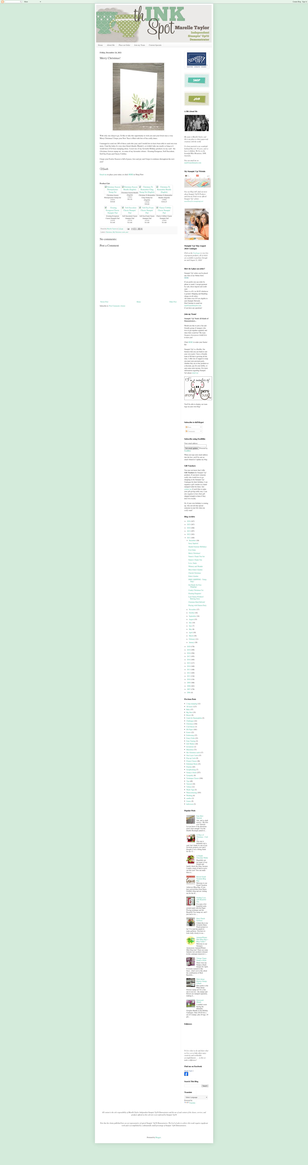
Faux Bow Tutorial (199, 817)
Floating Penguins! (194, 593)
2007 (189, 689)
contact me (188, 489)
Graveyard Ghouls (199, 1001)
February (192, 639)
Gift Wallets (190, 744)
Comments (191, 431)
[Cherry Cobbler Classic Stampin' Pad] (164, 213)
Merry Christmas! (194, 553)
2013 (189, 669)
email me (195, 373)
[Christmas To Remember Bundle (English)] (164, 192)
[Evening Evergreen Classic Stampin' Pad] (112, 213)
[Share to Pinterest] (141, 229)
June (190, 626)
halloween (189, 804)
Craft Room (190, 727)
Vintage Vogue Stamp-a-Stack (201, 959)
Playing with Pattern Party (197, 605)
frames (188, 801)
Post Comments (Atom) (117, 306)
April (191, 632)
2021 (189, 537)
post (127, 232)
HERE (130, 174)
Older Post (172, 302)
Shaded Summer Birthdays (197, 547)
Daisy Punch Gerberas (200, 919)
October (192, 613)
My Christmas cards (119, 232)
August (191, 619)
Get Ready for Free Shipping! (194, 586)
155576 (112, 220)
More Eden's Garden (195, 570)
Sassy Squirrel (193, 543)
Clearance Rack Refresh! (196, 602)
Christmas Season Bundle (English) (129, 194)
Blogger (158, 1137)
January (192, 642)
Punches (189, 767)
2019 (189, 650)
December (192, 540)
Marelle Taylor (188, 1071)
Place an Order (124, 45)
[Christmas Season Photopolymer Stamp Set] (112, 192)
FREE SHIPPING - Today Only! (197, 580)
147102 (147, 220)
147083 (164, 220)
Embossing (190, 735)
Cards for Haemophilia (194, 718)
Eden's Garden (193, 576)
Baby (188, 709)
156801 (130, 197)
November (192, 609)
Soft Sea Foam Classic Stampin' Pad (147, 217)
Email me (103, 174)
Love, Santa (192, 563)
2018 (189, 653)
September (193, 616)
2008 (189, 686)
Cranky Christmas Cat (195, 590)
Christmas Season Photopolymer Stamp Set (112, 196)
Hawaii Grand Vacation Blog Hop (201, 878)
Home (100, 45)
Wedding (189, 795)
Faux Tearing (190, 741)
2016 (189, 659)
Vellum (188, 787)
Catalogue (196, 253)
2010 (189, 679)
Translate (192, 1103)
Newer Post (104, 302)
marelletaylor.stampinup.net (193, 201)
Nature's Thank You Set (196, 556)
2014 (189, 666)
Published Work (191, 764)
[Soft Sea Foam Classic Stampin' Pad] (146, 213)
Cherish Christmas (194, 573)
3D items (189, 706)
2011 (189, 676)
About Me (111, 45)
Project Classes (191, 761)
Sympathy (189, 775)
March (191, 636)
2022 (189, 534)
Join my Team (139, 45)
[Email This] (132, 229)
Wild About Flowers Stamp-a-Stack (201, 981)
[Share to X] (137, 229)
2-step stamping (191, 703)
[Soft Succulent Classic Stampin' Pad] (129, 213)
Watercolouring (191, 792)
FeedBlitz (187, 451)
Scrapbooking (191, 769)
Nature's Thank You (195, 560)
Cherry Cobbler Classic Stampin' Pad (164, 217)
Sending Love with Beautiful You (201, 899)
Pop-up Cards (191, 758)
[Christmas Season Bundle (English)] (129, 189)
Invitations (190, 747)
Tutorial (189, 784)
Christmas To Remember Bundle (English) (164, 196)
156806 (164, 199)
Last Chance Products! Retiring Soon (196, 598)
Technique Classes (192, 778)
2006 (189, 692)
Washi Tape (190, 790)
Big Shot (189, 712)
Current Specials (155, 45)
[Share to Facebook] (139, 229)
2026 (189, 521)
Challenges (190, 721)
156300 (147, 202)
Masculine (189, 749)
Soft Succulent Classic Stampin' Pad (129, 217)
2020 (189, 646)
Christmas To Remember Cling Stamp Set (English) (147, 197)
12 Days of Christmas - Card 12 (202, 837)
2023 (189, 531)
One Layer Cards (192, 755)
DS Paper (189, 729)
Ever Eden (192, 550)
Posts (189, 427)
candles (188, 798)
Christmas (109, 232)
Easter (188, 732)
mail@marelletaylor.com (192, 163)
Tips (187, 781)
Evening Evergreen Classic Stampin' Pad (112, 217)
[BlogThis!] (134, 229)
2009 (189, 682)
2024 (189, 528)
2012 (189, 673)
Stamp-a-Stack (191, 772)
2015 (189, 663)
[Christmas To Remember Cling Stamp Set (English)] (146, 192)
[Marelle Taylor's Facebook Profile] (186, 1075)
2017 (189, 656)
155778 (130, 220)
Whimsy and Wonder (195, 566)
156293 (112, 199)
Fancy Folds (190, 738)
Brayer (188, 715)
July (190, 622)
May (190, 629)
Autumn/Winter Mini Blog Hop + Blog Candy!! (202, 939)
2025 (189, 524)
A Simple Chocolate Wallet (202, 857)
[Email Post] (128, 229)
